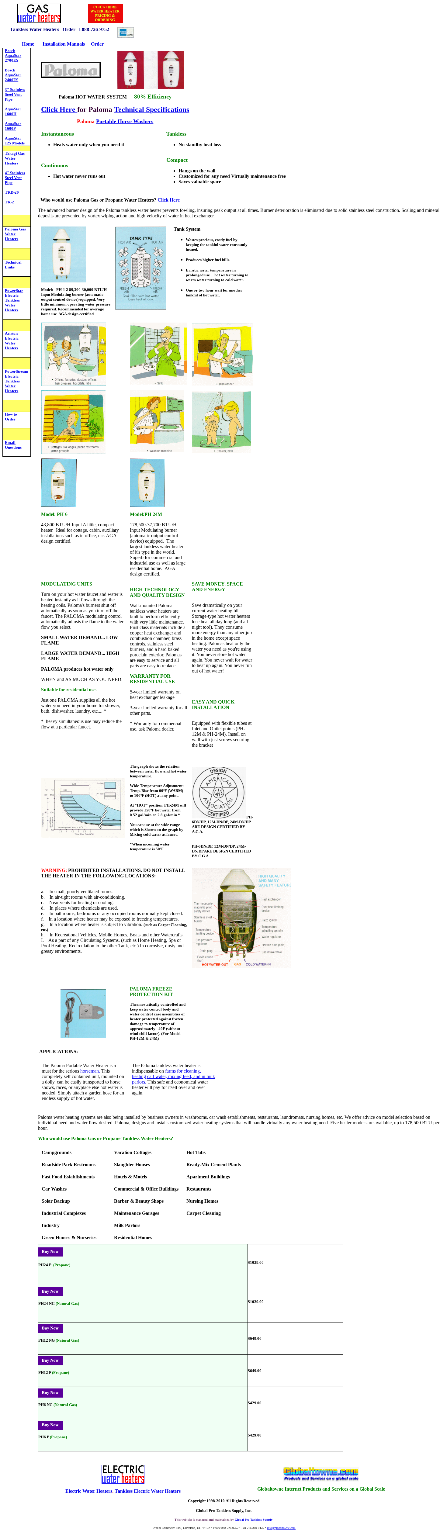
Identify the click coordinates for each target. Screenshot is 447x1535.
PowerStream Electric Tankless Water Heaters (16, 381)
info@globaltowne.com (281, 1528)
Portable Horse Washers (124, 121)
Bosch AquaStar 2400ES (13, 75)
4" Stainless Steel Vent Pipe (15, 178)
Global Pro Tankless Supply (253, 1519)
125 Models (15, 143)
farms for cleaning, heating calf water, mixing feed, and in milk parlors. (173, 1076)
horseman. (90, 1070)
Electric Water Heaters (88, 1491)
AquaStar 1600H (13, 111)
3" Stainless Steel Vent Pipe (15, 94)
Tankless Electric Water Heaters (148, 1491)
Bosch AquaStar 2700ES (13, 55)
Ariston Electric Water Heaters (12, 340)
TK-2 (9, 202)
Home (28, 44)
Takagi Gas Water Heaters (15, 158)
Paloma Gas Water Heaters (15, 234)
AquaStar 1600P (13, 126)
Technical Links (13, 264)
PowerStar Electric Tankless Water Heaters (14, 300)
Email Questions (13, 445)
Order (97, 44)
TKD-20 (12, 192)
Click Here (59, 109)
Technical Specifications (151, 109)
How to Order (11, 416)
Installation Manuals (64, 44)
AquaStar (13, 138)
